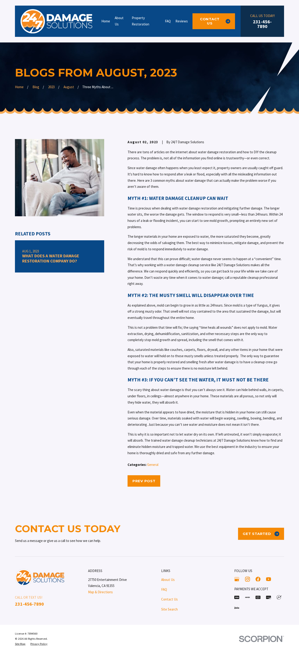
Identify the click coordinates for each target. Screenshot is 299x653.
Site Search (169, 609)
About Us (168, 579)
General (152, 464)
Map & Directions (100, 592)
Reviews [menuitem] (181, 21)
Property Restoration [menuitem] (140, 21)
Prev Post (144, 481)
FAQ (164, 589)
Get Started (257, 533)
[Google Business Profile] (236, 579)
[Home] (56, 21)
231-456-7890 (262, 24)
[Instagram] (247, 579)
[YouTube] (268, 579)
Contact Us (210, 21)
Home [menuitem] (105, 21)
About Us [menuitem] (119, 21)
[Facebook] (258, 579)
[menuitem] (20, 643)
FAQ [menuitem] (168, 21)
